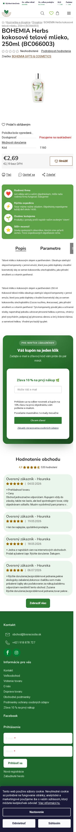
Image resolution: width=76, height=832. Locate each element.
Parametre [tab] (50, 248)
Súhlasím (54, 823)
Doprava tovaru (13, 691)
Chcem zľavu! (38, 420)
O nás (7, 686)
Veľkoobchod (12, 675)
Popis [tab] (20, 248)
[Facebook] (8, 653)
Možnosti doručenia (14, 142)
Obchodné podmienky (17, 697)
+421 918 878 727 (23, 642)
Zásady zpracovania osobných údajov (38, 427)
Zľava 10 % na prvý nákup (19, 707)
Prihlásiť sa (15, 763)
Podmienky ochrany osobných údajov (26, 702)
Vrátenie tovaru (13, 681)
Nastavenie (37, 812)
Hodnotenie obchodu (38, 459)
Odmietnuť (19, 823)
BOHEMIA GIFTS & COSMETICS (31, 56)
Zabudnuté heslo (14, 776)
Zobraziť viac (38, 603)
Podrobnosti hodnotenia (56, 51)
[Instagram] (16, 653)
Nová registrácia (14, 771)
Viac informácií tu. (49, 803)
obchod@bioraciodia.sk (26, 634)
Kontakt (8, 670)
